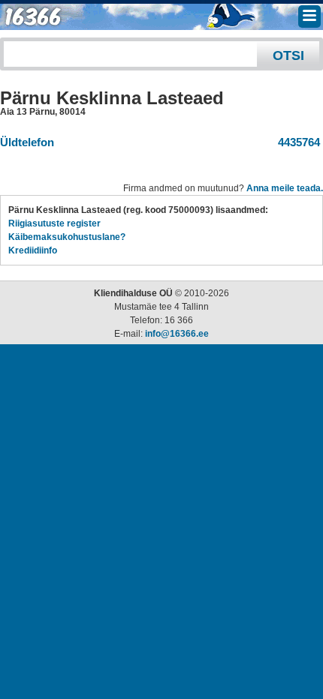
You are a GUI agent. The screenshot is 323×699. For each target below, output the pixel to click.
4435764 (296, 142)
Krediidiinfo (32, 250)
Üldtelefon (27, 142)
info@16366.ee (177, 333)
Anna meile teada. (284, 188)
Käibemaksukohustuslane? (66, 237)
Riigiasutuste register (54, 223)
